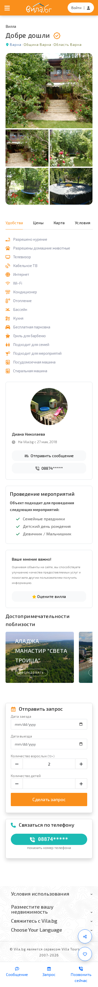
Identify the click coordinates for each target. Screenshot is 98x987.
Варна (15, 44)
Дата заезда (21, 716)
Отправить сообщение (52, 455)
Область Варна (68, 44)
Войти (76, 8)
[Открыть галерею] (49, 129)
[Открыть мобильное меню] (7, 7)
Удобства (14, 222)
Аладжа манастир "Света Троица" (41, 650)
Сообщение (17, 974)
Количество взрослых (33, 756)
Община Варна (37, 44)
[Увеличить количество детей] (81, 783)
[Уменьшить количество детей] (17, 783)
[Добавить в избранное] (85, 954)
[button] (86, 654)
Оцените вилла (51, 596)
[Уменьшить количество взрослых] (17, 764)
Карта (59, 222)
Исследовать (31, 672)
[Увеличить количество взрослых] (81, 764)
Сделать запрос (49, 799)
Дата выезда (21, 736)
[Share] (85, 936)
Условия (82, 222)
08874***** (51, 468)
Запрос (49, 974)
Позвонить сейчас (81, 977)
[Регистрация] (88, 7)
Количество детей (26, 776)
